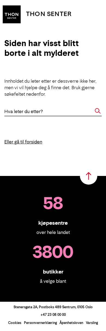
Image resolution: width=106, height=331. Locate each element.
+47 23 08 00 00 (53, 315)
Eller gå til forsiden (23, 141)
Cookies (14, 323)
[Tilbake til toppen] (88, 176)
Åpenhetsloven (71, 323)
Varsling (92, 323)
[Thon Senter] (12, 14)
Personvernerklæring (40, 323)
